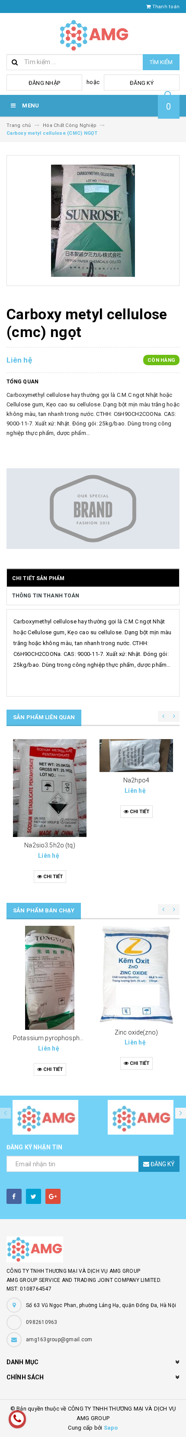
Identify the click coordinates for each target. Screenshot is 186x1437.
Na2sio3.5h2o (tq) (49, 845)
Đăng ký (142, 83)
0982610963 (42, 1322)
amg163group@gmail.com (59, 1339)
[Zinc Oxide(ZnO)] (136, 975)
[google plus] (53, 1196)
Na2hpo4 (136, 780)
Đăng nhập (44, 83)
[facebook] (14, 1196)
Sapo (111, 1427)
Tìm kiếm (161, 62)
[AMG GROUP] (93, 1249)
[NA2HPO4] (136, 755)
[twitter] (33, 1196)
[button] (180, 1113)
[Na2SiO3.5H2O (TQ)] (50, 788)
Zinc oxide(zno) (136, 1032)
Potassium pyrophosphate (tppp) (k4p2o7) (73, 1038)
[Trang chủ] (93, 33)
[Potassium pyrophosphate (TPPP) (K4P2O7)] (50, 978)
